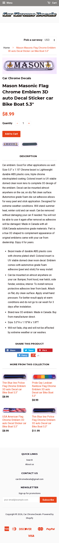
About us (29, 464)
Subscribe (48, 499)
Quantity (7, 123)
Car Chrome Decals (32, 514)
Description (28, 156)
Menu (9, 3)
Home (6, 47)
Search (29, 460)
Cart (54, 3)
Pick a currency (33, 39)
